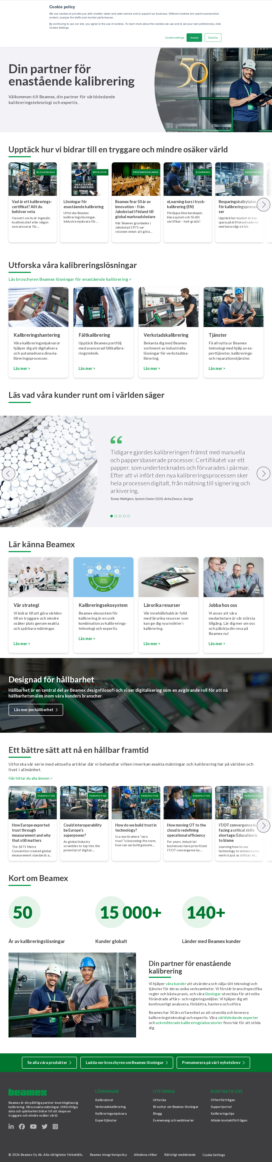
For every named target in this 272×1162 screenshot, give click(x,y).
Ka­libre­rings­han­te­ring (37, 335)
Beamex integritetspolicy (108, 1154)
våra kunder (176, 983)
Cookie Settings (214, 1155)
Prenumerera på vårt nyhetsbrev (211, 1062)
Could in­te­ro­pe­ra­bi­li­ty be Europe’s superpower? (83, 830)
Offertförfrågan (223, 1100)
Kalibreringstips (223, 1113)
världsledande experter (238, 1017)
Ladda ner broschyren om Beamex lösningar (125, 1062)
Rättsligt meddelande (180, 1154)
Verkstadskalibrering (110, 1107)
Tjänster (218, 335)
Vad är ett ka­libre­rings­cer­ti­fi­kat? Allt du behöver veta (32, 206)
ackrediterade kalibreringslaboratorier (189, 1022)
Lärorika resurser (162, 605)
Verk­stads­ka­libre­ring (166, 335)
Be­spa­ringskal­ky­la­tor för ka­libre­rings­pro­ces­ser (239, 206)
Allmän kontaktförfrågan (229, 1120)
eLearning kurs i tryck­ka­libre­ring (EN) (186, 204)
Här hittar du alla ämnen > (30, 778)
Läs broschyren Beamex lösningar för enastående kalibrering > (70, 279)
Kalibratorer (104, 1100)
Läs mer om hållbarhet (34, 709)
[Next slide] (264, 205)
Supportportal (221, 1107)
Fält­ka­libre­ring (94, 335)
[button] (111, 516)
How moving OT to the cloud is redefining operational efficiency (186, 830)
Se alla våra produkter (47, 1062)
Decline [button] (213, 37)
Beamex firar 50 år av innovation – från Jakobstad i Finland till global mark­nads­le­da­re (135, 209)
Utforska (159, 1100)
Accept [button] (194, 37)
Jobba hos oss (223, 605)
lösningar (213, 993)
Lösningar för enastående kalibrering (84, 204)
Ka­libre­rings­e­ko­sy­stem (103, 605)
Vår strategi (26, 605)
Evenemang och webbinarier (173, 1120)
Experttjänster (106, 1120)
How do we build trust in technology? (136, 827)
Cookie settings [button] (174, 37)
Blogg (157, 1113)
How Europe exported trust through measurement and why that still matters (31, 833)
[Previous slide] (9, 473)
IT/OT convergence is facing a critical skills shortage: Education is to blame (238, 833)
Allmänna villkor (145, 1154)
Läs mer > (87, 368)
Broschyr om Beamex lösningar (175, 1107)
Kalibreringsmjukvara (111, 1113)
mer (153, 643)
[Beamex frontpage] (27, 1092)
